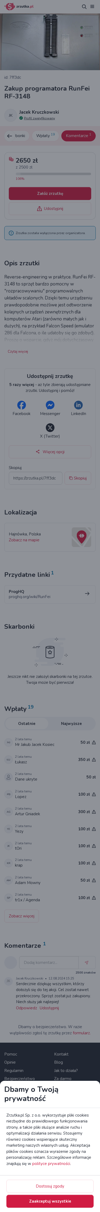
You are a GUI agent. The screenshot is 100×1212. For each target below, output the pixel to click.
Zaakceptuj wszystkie (50, 1201)
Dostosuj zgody (50, 1186)
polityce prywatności (51, 1163)
